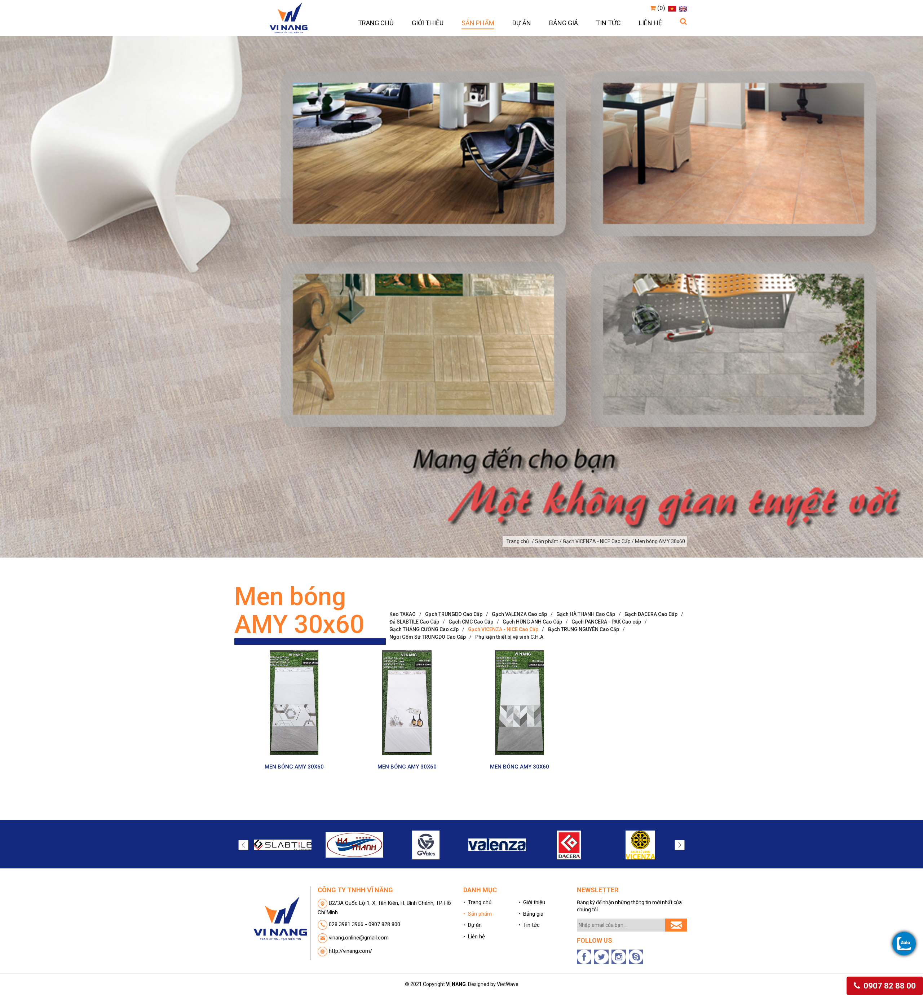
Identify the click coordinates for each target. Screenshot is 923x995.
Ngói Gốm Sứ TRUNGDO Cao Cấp (427, 637)
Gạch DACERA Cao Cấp (650, 614)
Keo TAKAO (402, 614)
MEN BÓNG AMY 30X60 (294, 766)
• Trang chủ (477, 902)
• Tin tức (529, 925)
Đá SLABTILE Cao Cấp (414, 622)
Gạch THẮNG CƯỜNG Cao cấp (424, 629)
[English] (682, 8)
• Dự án (472, 925)
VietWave (507, 984)
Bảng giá (563, 23)
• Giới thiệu (531, 902)
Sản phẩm (478, 23)
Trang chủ (376, 23)
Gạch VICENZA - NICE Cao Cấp (503, 629)
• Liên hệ (474, 936)
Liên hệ (650, 23)
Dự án (521, 23)
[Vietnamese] (671, 8)
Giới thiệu (427, 23)
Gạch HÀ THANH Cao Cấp (585, 614)
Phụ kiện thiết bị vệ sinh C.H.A (509, 637)
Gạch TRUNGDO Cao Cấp (453, 614)
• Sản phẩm (477, 914)
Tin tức (608, 23)
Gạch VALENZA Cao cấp (519, 614)
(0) (660, 8)
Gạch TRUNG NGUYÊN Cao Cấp (583, 629)
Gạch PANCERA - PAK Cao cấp (606, 622)
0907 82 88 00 (889, 985)
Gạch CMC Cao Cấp (471, 622)
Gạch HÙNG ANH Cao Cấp (532, 622)
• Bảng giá (530, 914)
